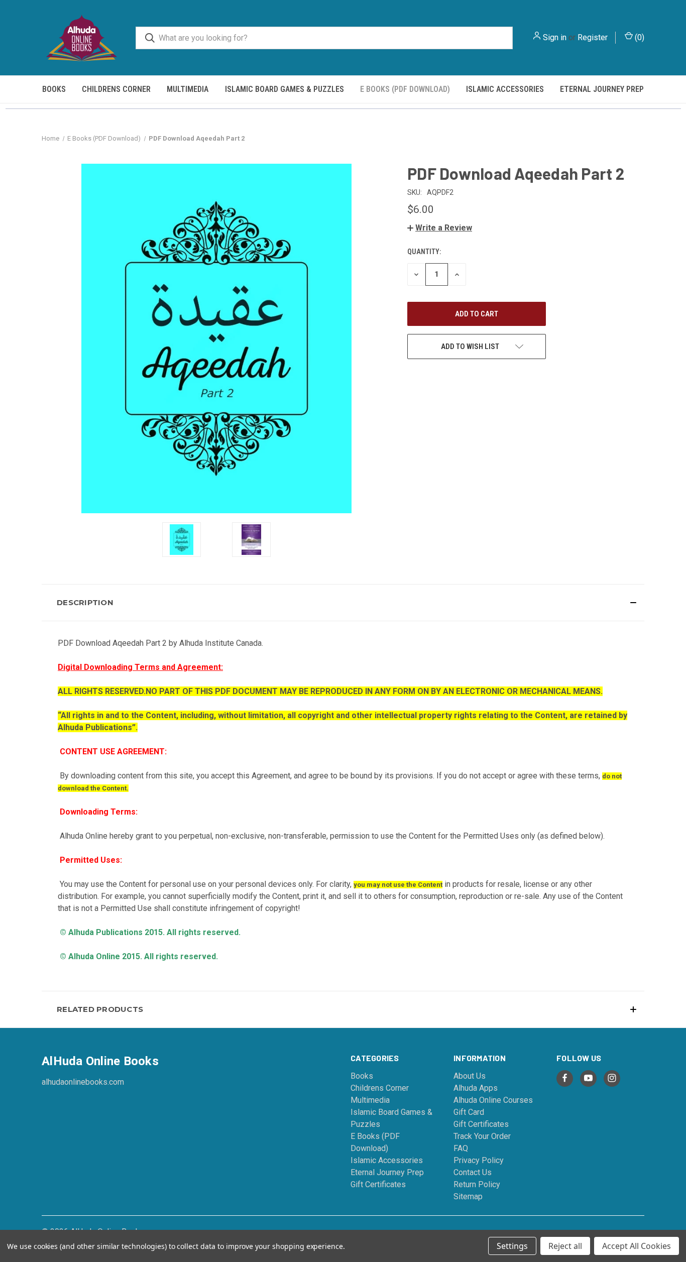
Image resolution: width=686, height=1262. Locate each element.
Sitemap (468, 1196)
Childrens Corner (116, 89)
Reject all (565, 1245)
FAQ (460, 1148)
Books (54, 89)
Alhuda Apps (475, 1088)
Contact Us (472, 1172)
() (638, 37)
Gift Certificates (378, 1184)
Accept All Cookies (636, 1245)
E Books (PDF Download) (405, 89)
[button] (439, 228)
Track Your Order (482, 1136)
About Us (469, 1076)
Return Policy (476, 1184)
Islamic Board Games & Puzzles (284, 89)
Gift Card (468, 1112)
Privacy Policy (478, 1160)
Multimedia (187, 89)
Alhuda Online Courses (493, 1100)
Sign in (554, 37)
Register (593, 37)
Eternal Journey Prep (602, 89)
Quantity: (424, 252)
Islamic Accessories (505, 89)
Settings (512, 1245)
